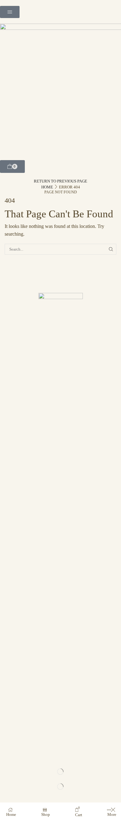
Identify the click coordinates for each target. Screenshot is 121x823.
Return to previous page (60, 181)
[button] (10, 12)
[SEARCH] (111, 249)
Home (47, 187)
